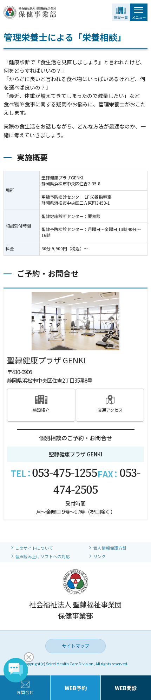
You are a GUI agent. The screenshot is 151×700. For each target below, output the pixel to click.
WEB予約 (76, 688)
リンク (99, 556)
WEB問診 (126, 688)
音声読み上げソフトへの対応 (42, 556)
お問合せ (25, 692)
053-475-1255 (64, 472)
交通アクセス (110, 410)
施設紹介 (41, 410)
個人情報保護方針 (110, 548)
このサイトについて (34, 548)
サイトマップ (75, 645)
